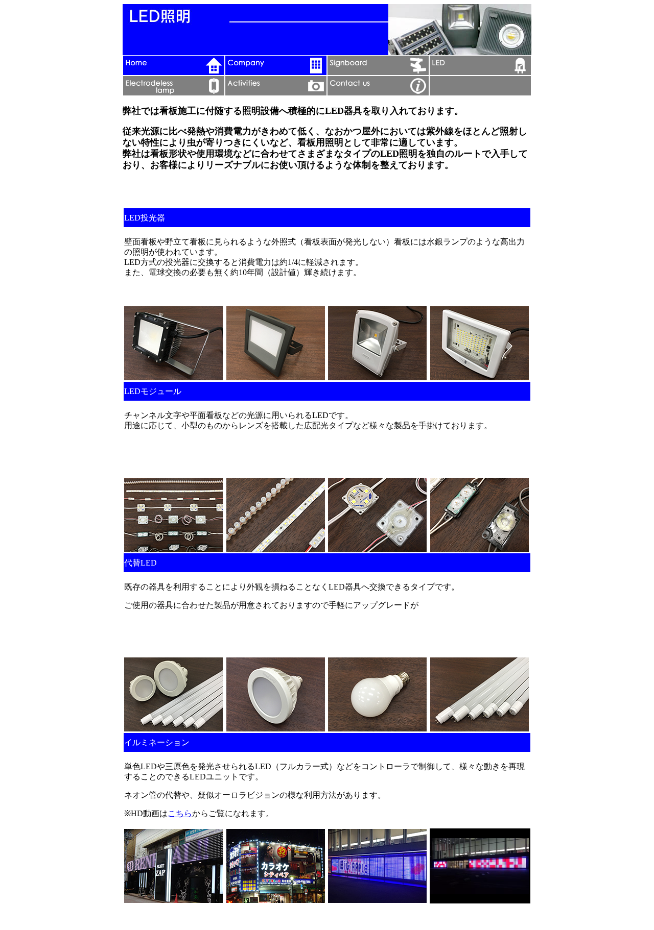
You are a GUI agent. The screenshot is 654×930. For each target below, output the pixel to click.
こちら (180, 813)
